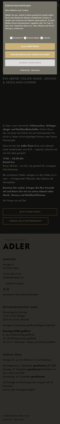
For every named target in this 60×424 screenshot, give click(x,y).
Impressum (35, 70)
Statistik (46, 38)
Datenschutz (25, 70)
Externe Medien (33, 38)
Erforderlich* (18, 38)
